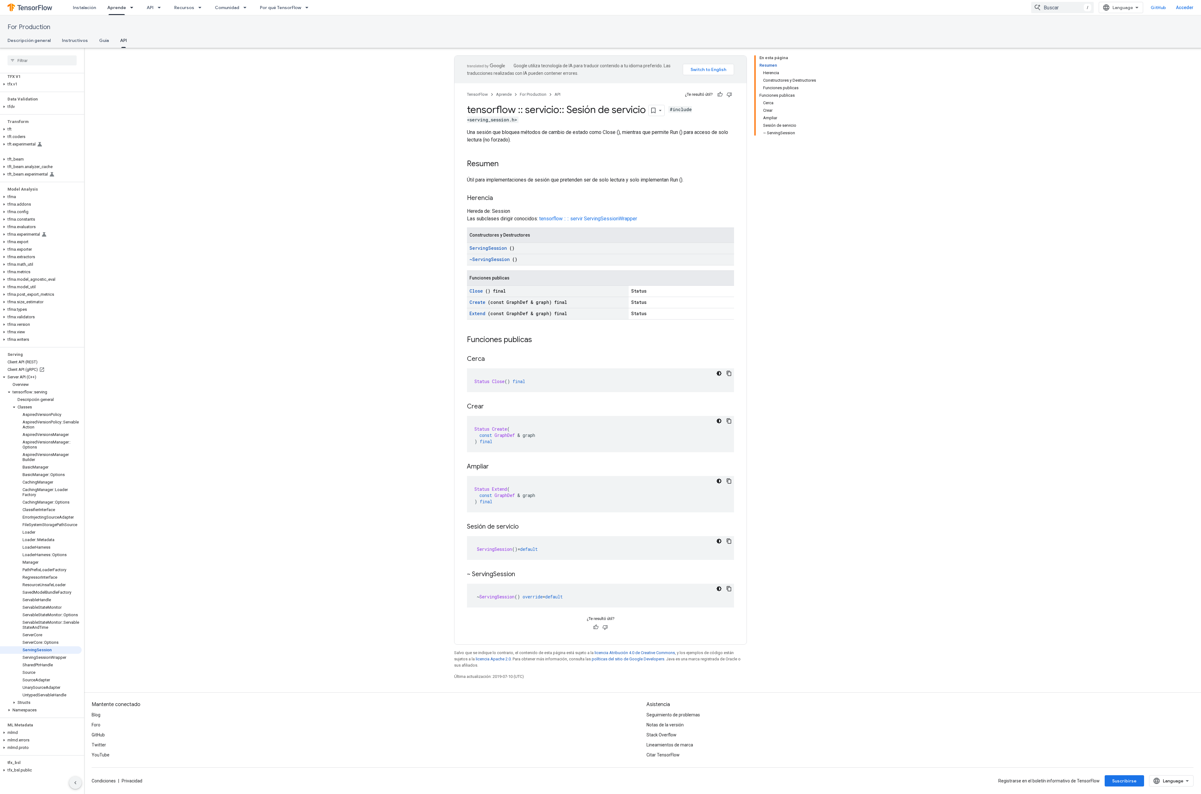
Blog (96, 714)
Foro (96, 724)
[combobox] (1062, 7)
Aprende (116, 7)
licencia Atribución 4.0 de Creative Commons (635, 652)
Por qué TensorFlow (280, 7)
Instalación (84, 7)
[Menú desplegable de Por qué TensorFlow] (308, 7)
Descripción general (29, 40)
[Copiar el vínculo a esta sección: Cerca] (491, 359)
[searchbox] (42, 60)
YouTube (100, 754)
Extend (477, 313)
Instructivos (75, 40)
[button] (41, 84)
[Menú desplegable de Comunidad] (246, 7)
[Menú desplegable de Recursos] (201, 7)
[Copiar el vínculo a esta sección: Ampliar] (495, 467)
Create (477, 302)
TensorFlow (477, 94)
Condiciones (104, 780)
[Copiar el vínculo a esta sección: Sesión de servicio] (525, 527)
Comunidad (227, 7)
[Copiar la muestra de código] (729, 373)
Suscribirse (1124, 781)
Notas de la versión (665, 724)
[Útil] (720, 94)
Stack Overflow (661, 734)
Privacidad (132, 780)
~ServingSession (489, 259)
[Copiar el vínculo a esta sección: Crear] (490, 407)
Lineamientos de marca (669, 744)
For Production (29, 27)
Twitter (99, 744)
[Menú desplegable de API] (161, 7)
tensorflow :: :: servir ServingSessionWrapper (588, 219)
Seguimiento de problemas (673, 714)
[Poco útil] (729, 94)
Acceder (1184, 7)
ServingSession (488, 248)
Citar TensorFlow (663, 754)
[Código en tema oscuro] (719, 373)
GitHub (1158, 7)
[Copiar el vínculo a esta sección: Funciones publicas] (540, 340)
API (150, 7)
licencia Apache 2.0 (493, 659)
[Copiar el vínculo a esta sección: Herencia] (499, 198)
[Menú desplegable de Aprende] (133, 7)
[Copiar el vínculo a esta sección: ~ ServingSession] (521, 574)
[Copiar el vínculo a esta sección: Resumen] (505, 164)
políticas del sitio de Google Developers (628, 659)
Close (476, 291)
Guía (104, 40)
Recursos (184, 7)
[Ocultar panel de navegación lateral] (75, 782)
